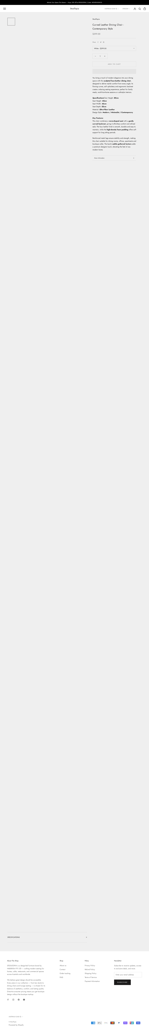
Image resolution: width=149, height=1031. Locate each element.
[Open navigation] (4, 9)
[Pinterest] (103, 42)
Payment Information (92, 981)
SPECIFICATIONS (13, 937)
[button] (114, 71)
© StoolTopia (12, 1022)
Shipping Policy (90, 973)
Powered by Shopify (16, 1025)
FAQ (61, 977)
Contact (62, 969)
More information (99, 158)
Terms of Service (91, 977)
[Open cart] (145, 8)
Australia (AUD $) (111, 9)
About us (63, 965)
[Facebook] (98, 42)
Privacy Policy (90, 965)
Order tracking (65, 973)
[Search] (140, 9)
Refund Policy (90, 969)
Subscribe (122, 982)
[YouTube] (24, 999)
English (125, 9)
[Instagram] (13, 999)
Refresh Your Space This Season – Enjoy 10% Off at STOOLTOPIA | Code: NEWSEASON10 (74, 2)
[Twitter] (100, 42)
